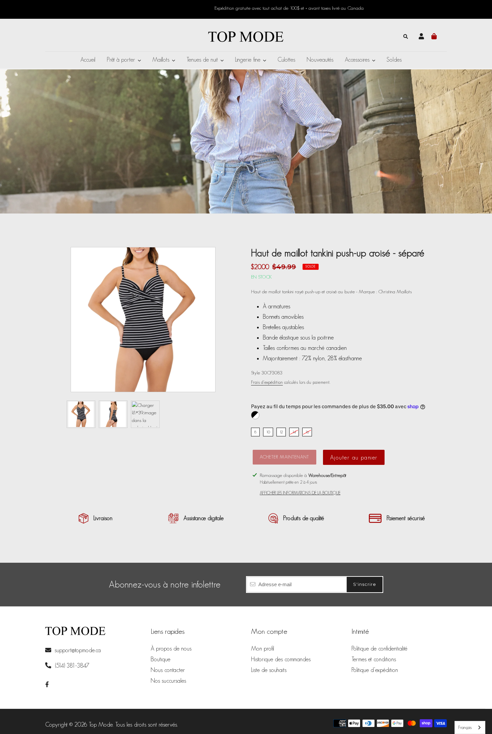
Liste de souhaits (268, 670)
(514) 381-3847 (71, 665)
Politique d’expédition (374, 670)
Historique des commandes (281, 659)
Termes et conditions (373, 659)
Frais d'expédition (267, 382)
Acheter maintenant (284, 457)
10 (268, 432)
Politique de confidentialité (379, 648)
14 (294, 432)
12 (281, 432)
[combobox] (470, 727)
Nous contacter (168, 670)
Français (465, 727)
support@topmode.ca (78, 650)
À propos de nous (171, 648)
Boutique (160, 659)
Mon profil (262, 648)
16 (307, 432)
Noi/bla (255, 415)
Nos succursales (168, 680)
